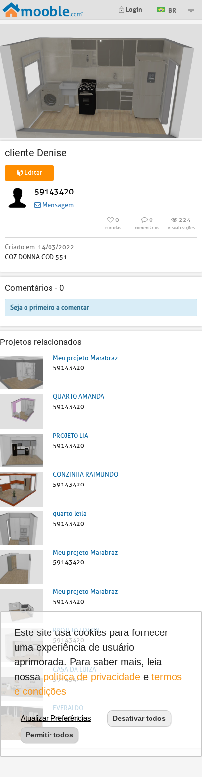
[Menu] (191, 10)
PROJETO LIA (70, 436)
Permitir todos (49, 735)
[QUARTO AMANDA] (21, 411)
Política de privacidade (91, 676)
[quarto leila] (21, 528)
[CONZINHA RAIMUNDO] (21, 489)
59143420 (54, 192)
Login (133, 8)
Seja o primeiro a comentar (49, 307)
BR (171, 9)
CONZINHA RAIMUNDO (85, 474)
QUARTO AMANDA (78, 396)
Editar (32, 173)
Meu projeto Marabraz (85, 358)
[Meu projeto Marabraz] (21, 372)
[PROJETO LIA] (21, 450)
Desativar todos (139, 718)
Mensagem (57, 205)
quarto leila (70, 514)
